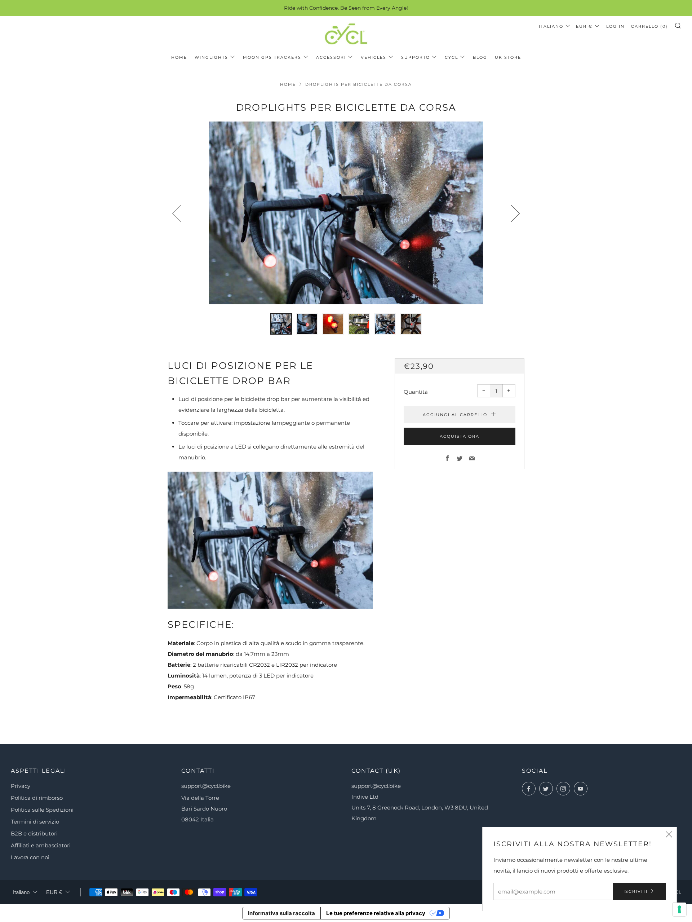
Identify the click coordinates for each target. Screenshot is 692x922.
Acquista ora (459, 436)
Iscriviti (636, 891)
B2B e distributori (34, 833)
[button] (281, 324)
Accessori (331, 57)
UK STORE (508, 57)
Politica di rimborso (37, 797)
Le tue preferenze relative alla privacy (375, 913)
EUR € (584, 26)
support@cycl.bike (206, 785)
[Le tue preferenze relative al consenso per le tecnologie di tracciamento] (679, 909)
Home (179, 57)
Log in (615, 26)
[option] (346, 213)
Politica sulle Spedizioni (42, 809)
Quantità (416, 391)
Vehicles (373, 57)
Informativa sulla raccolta (281, 913)
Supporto (415, 57)
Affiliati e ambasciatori (41, 845)
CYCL (451, 57)
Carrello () (649, 26)
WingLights (211, 57)
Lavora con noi (30, 857)
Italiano (551, 26)
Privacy (20, 785)
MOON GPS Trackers (272, 57)
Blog (480, 57)
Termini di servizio (35, 821)
